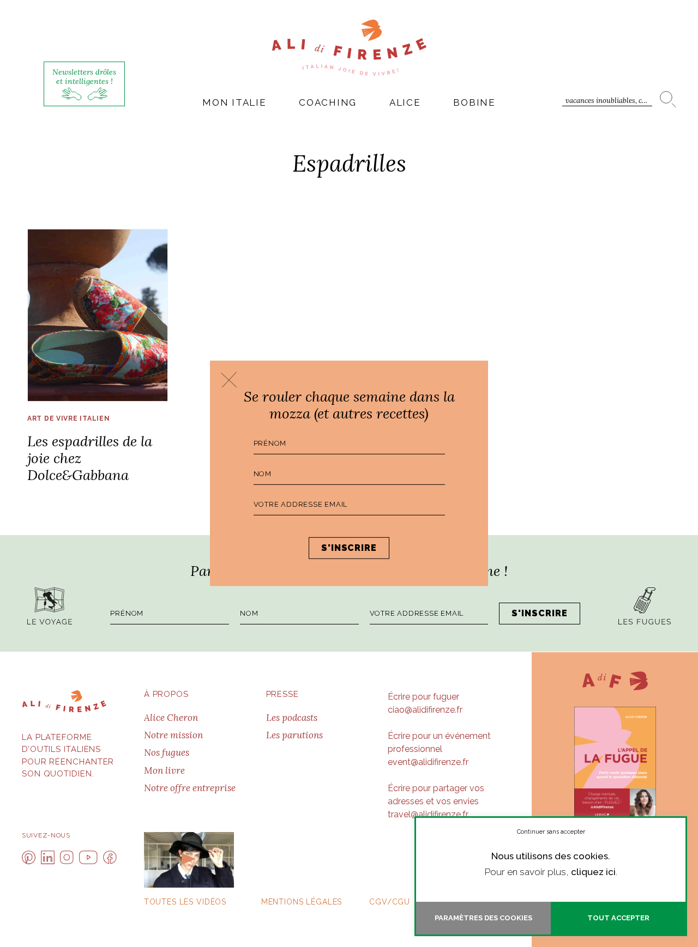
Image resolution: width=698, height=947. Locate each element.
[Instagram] (67, 857)
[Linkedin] (48, 857)
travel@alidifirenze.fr (428, 814)
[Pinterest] (28, 857)
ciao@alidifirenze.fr (425, 710)
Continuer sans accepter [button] (551, 831)
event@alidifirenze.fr (428, 762)
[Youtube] (88, 857)
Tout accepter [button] (618, 918)
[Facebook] (110, 857)
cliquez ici (593, 871)
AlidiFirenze (349, 47)
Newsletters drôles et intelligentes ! (84, 76)
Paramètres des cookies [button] (483, 918)
